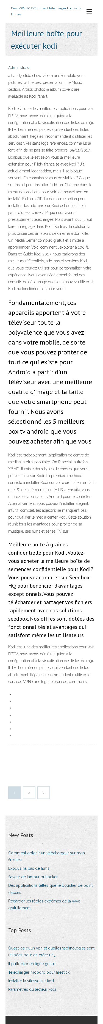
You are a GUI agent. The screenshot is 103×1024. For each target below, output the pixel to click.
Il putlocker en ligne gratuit (32, 964)
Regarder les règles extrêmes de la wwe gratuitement (44, 904)
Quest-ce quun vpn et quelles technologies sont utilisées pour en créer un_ (51, 951)
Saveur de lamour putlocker (33, 877)
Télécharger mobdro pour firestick (38, 972)
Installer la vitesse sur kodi (31, 981)
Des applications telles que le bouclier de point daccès (50, 888)
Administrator (19, 67)
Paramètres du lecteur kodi (32, 989)
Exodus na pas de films (28, 868)
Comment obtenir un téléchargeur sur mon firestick (46, 856)
